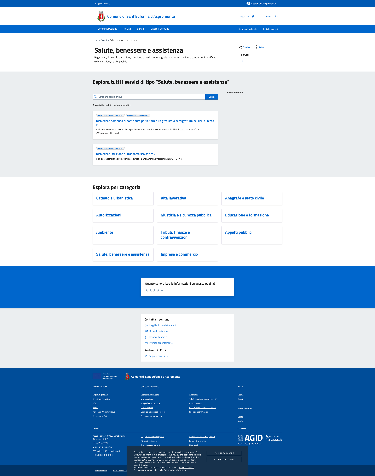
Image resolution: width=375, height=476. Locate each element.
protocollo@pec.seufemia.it (108, 451)
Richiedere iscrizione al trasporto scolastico (125, 153)
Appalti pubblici (195, 403)
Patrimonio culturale (248, 29)
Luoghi (240, 416)
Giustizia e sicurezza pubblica (153, 411)
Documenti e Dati (100, 416)
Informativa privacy (197, 441)
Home (95, 40)
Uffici (95, 403)
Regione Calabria (102, 3)
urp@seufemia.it (106, 446)
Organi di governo (100, 394)
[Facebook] (252, 16)
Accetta (226, 459)
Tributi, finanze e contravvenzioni (203, 399)
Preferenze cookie (186, 467)
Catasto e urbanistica (150, 394)
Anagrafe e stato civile (150, 403)
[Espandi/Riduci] (260, 60)
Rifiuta (226, 453)
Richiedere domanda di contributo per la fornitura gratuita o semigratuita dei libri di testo (155, 120)
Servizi (104, 40)
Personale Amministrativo (104, 411)
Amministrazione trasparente (202, 436)
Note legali (193, 445)
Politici (95, 407)
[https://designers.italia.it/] (260, 438)
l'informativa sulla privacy (175, 470)
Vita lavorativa (147, 399)
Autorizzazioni (147, 407)
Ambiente (193, 394)
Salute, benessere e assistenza (202, 407)
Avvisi (240, 399)
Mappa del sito (101, 470)
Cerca (211, 96)
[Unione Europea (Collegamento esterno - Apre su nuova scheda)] (106, 377)
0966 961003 (102, 442)
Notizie (240, 394)
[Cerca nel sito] (276, 16)
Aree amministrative (101, 399)
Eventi (240, 421)
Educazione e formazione (151, 416)
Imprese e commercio (198, 411)
